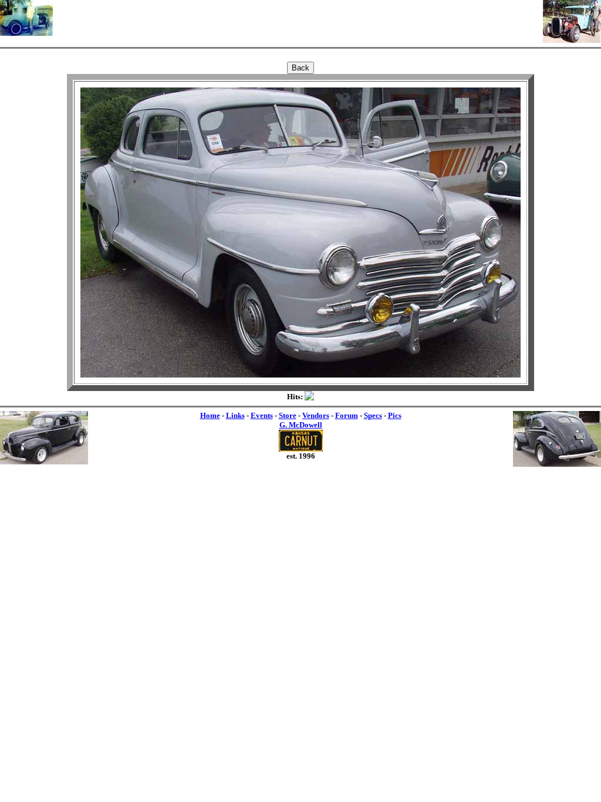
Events (262, 415)
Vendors (315, 415)
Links (235, 415)
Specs (373, 415)
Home (210, 415)
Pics (394, 415)
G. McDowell (300, 424)
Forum (346, 415)
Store (287, 415)
